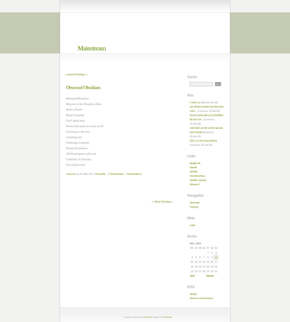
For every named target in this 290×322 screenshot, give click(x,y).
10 (216, 257)
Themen (194, 207)
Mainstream (92, 48)
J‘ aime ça (195, 102)
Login (192, 225)
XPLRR (193, 171)
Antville (193, 167)
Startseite (195, 202)
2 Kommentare (116, 174)
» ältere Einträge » (162, 201)
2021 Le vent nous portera (203, 140)
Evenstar (167, 316)
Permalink (100, 174)
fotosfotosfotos (197, 176)
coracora (70, 174)
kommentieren (134, 174)
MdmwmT (195, 184)
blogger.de (195, 163)
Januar (210, 275)
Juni (192, 275)
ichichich (147, 316)
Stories (193, 294)
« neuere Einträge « (76, 74)
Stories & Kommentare (201, 298)
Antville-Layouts (198, 180)
